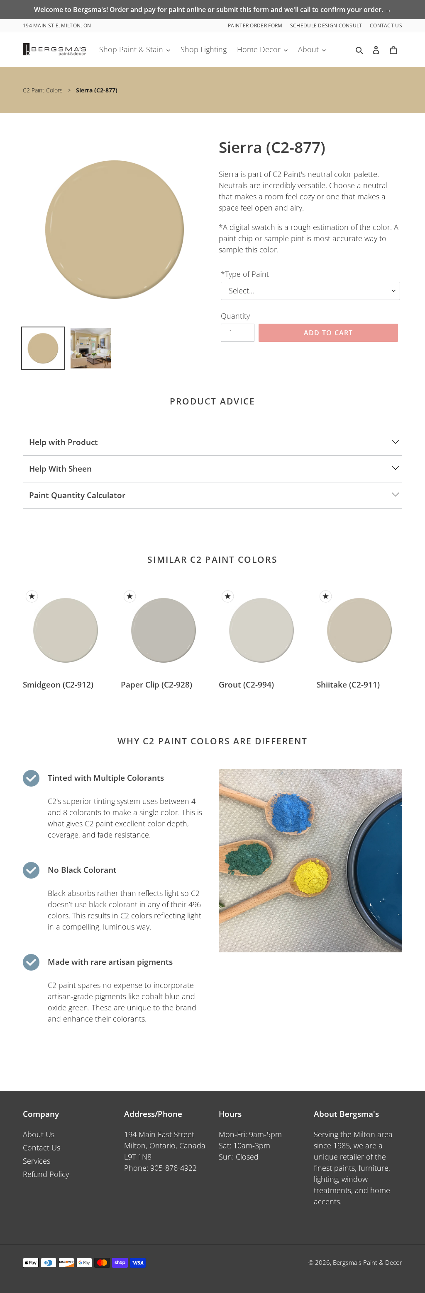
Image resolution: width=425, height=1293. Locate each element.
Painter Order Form (256, 25)
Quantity (235, 316)
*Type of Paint (245, 274)
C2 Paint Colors (43, 90)
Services (36, 1161)
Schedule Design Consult (327, 25)
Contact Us (386, 25)
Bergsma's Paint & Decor (367, 1262)
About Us (38, 1134)
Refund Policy (46, 1174)
